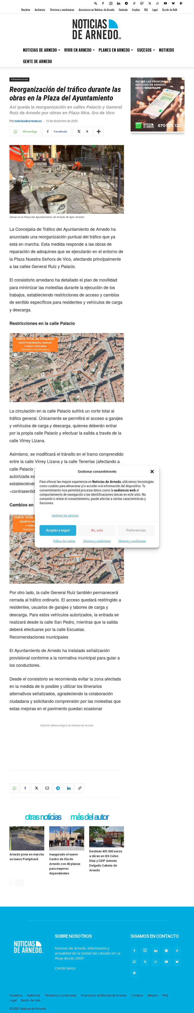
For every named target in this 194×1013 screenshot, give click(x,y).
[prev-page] (12, 883)
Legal (155, 10)
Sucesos (144, 50)
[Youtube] (165, 3)
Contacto (123, 10)
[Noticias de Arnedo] (97, 29)
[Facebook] (102, 3)
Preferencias (136, 530)
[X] (149, 3)
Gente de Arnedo (37, 61)
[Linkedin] (118, 3)
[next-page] (20, 883)
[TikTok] (134, 3)
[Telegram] (126, 3)
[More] (99, 131)
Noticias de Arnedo (40, 50)
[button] (152, 471)
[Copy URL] (79, 788)
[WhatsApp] (157, 3)
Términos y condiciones (97, 541)
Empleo (136, 10)
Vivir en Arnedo (77, 50)
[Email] (47, 788)
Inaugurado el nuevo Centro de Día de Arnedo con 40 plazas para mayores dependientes (64, 864)
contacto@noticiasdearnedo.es (80, 973)
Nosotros (25, 10)
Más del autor (89, 817)
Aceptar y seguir (58, 530)
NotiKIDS (166, 50)
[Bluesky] (173, 3)
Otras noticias (43, 817)
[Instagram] (110, 3)
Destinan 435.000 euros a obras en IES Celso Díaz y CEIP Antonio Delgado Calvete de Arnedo (105, 860)
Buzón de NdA (169, 10)
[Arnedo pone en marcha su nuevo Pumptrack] (26, 838)
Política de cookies (64, 541)
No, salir (97, 530)
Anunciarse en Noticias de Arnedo (96, 10)
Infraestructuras (19, 79)
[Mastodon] (181, 3)
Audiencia (40, 10)
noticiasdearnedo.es (28, 121)
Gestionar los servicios (65, 515)
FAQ (146, 10)
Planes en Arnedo (114, 50)
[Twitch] (142, 3)
